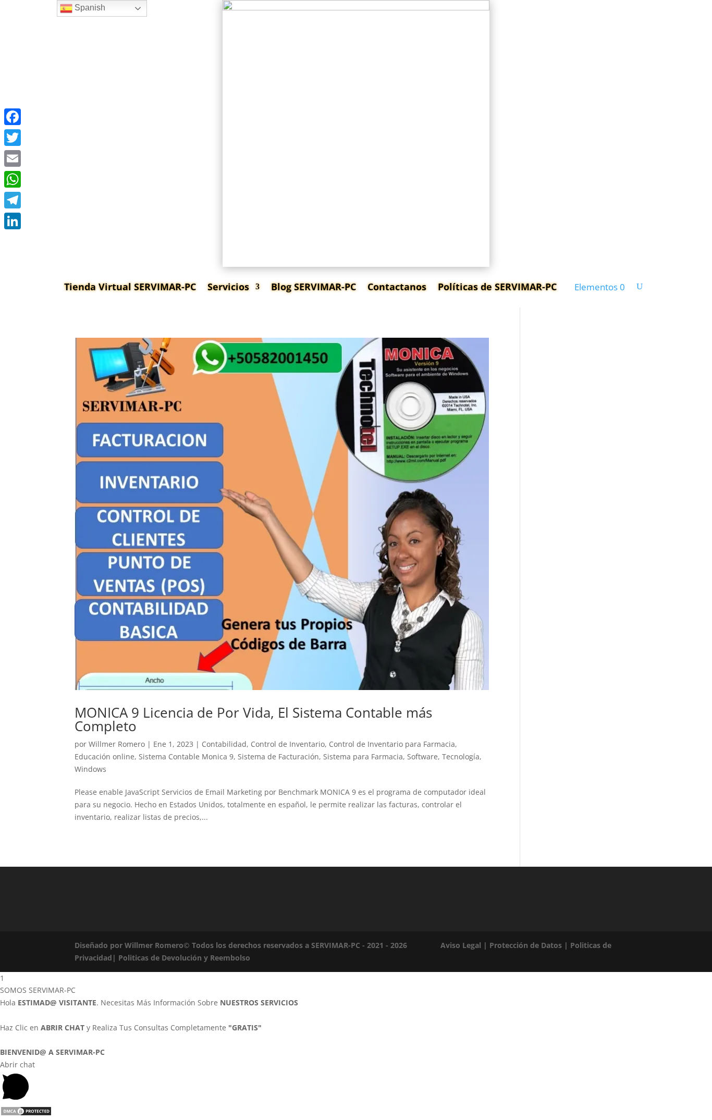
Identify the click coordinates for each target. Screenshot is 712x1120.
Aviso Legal (460, 945)
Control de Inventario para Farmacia (392, 744)
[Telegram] (12, 200)
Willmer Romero (117, 744)
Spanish (88, 7)
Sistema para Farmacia (363, 756)
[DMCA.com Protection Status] (26, 1113)
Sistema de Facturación (278, 756)
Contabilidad (224, 744)
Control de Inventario (288, 744)
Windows (90, 769)
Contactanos (396, 286)
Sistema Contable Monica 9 (186, 756)
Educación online (104, 756)
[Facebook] (12, 116)
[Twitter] (12, 137)
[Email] (12, 158)
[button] (356, 1082)
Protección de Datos (525, 945)
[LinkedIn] (12, 221)
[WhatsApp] (12, 179)
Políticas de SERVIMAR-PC (497, 286)
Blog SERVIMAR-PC (313, 286)
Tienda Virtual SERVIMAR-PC (130, 286)
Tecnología (461, 756)
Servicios (228, 286)
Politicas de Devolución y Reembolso (184, 958)
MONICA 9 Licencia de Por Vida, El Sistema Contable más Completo (253, 719)
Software (422, 756)
